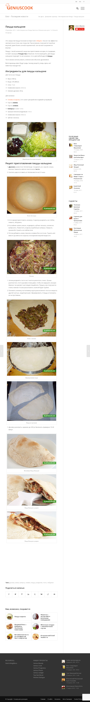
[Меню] (81, 8)
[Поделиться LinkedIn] (28, 594)
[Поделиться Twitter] (15, 594)
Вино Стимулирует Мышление (78, 146)
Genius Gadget (38, 673)
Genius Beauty (38, 663)
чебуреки (50, 582)
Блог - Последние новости (16, 16)
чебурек (39, 41)
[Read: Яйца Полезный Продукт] (71, 166)
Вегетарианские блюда (25, 30)
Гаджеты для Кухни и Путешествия (78, 218)
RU (80, 1)
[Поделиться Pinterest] (22, 594)
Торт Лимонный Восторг (73, 673)
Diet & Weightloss (11, 663)
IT (84, 1)
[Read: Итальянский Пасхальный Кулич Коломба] (63, 680)
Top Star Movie (38, 675)
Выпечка (35, 30)
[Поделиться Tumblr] (35, 594)
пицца (33, 582)
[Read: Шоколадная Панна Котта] (63, 687)
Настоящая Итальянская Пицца (78, 230)
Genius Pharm (38, 670)
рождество (39, 582)
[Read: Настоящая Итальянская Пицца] (71, 229)
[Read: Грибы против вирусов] (63, 661)
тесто (45, 582)
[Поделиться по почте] (54, 594)
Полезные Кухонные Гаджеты (77, 207)
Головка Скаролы (14, 100)
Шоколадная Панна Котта (74, 686)
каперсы (22, 582)
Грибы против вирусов (73, 660)
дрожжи (11, 582)
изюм (17, 582)
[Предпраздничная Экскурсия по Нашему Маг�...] (88, 351)
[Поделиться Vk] (41, 594)
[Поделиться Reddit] (48, 594)
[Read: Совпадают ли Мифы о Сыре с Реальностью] (71, 176)
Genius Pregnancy (39, 668)
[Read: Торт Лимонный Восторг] (63, 674)
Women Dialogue (39, 677)
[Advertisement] (31, 37)
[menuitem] (76, 1)
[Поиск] (76, 8)
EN (76, 1)
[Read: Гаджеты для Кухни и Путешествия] (71, 218)
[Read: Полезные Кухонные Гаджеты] (71, 206)
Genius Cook (37, 666)
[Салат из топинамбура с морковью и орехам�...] (1, 351)
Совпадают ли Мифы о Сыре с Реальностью (78, 176)
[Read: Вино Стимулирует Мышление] (71, 145)
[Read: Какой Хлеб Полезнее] (71, 187)
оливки (28, 582)
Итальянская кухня (44, 30)
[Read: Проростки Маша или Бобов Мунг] (71, 157)
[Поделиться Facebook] (9, 594)
